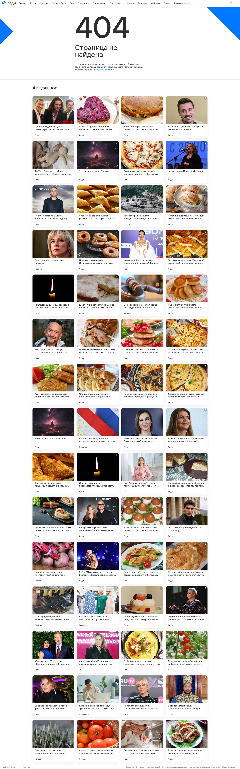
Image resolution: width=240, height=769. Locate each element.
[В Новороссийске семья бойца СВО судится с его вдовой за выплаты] (142, 295)
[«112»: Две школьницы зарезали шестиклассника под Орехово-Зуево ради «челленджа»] (53, 295)
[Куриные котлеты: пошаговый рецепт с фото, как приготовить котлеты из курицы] (53, 384)
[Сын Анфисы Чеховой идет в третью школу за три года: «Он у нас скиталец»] (142, 473)
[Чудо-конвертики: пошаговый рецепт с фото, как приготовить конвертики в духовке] (98, 206)
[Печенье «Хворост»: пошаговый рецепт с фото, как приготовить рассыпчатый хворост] (187, 563)
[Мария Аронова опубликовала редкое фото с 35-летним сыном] (187, 607)
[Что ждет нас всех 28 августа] (98, 162)
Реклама (26, 767)
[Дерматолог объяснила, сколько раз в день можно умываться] (142, 741)
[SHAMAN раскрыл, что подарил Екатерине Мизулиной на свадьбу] (98, 563)
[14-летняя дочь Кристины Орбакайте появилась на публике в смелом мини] (142, 696)
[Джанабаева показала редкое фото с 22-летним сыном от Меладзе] (53, 696)
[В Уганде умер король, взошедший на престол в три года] (187, 696)
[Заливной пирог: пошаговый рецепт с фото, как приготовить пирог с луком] (142, 117)
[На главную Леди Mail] (11, 3)
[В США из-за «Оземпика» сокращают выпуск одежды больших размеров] (98, 607)
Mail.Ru (6, 767)
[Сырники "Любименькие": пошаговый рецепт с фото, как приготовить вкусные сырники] (187, 295)
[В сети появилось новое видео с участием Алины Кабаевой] (187, 429)
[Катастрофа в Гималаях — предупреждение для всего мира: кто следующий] (142, 206)
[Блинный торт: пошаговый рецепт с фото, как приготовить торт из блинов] (187, 473)
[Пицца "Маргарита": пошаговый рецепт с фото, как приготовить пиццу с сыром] (187, 340)
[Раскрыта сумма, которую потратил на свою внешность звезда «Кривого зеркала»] (53, 340)
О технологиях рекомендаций (148, 767)
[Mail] (4, 3)
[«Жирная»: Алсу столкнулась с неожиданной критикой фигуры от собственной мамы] (142, 251)
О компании (15, 767)
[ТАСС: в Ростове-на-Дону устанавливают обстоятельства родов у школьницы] (53, 162)
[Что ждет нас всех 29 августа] (53, 429)
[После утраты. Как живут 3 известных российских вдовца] (53, 206)
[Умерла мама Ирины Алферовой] (187, 162)
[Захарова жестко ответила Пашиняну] (53, 251)
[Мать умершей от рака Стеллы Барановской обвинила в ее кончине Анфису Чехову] (142, 429)
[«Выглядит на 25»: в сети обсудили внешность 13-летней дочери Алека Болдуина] (53, 652)
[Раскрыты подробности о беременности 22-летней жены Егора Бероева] (98, 518)
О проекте (130, 767)
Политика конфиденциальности (175, 767)
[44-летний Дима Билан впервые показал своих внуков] (187, 117)
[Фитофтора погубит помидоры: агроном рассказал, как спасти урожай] (98, 741)
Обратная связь (228, 767)
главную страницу (105, 69)
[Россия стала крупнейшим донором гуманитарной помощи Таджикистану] (98, 429)
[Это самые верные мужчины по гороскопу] (187, 518)
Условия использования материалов (205, 767)
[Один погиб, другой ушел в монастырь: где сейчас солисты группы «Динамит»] (53, 117)
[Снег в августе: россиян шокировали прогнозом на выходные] (53, 741)
